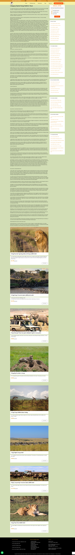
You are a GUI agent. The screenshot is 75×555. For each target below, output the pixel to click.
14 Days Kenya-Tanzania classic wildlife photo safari (22, 295)
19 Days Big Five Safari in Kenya (18, 373)
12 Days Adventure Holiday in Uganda (55, 61)
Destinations (40, 3)
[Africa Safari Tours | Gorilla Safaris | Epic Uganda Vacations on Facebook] (59, 1)
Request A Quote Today (58, 3)
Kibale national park (33, 548)
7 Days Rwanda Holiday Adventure (55, 88)
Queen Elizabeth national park (35, 547)
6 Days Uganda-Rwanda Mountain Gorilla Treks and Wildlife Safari (56, 86)
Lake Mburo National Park (34, 544)
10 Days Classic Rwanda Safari (54, 92)
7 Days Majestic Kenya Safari (17, 452)
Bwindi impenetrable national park (35, 542)
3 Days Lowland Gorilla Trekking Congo (55, 100)
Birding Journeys (32, 3)
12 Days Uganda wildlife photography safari (56, 66)
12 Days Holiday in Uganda (54, 27)
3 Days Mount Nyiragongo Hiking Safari (55, 102)
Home (26, 3)
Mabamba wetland (33, 541)
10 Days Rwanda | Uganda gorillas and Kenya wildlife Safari (24, 254)
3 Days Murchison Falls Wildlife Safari (55, 53)
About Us (50, 3)
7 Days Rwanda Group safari (54, 90)
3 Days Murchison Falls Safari (54, 40)
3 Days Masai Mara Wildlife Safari (18, 522)
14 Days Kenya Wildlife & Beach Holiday (19, 412)
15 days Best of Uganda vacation (55, 70)
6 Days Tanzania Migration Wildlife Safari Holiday (57, 140)
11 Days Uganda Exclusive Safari (54, 29)
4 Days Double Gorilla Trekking (54, 38)
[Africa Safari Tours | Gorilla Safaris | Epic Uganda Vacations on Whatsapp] (62, 1)
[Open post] (29, 239)
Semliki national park (34, 546)
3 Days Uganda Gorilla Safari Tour (55, 55)
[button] (2, 552)
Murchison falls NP (33, 545)
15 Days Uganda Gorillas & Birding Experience (56, 72)
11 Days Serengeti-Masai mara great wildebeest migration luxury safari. (26, 333)
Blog (45, 3)
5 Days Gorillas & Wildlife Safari (54, 36)
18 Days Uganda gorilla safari (54, 74)
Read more (44, 263)
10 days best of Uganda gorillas (54, 57)
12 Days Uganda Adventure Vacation (55, 25)
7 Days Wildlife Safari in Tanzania (55, 144)
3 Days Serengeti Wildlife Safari (54, 136)
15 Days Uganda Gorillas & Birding (55, 23)
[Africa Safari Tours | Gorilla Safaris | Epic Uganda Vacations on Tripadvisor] (61, 1)
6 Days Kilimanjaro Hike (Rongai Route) (55, 142)
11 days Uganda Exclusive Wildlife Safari (55, 59)
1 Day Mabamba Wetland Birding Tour (55, 48)
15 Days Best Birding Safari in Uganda (55, 68)
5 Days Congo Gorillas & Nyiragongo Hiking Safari (56, 108)
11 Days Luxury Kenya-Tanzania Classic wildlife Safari (22, 482)
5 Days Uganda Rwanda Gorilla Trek (55, 34)
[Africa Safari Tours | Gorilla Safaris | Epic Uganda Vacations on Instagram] (64, 1)
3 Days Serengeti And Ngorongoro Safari (56, 138)
